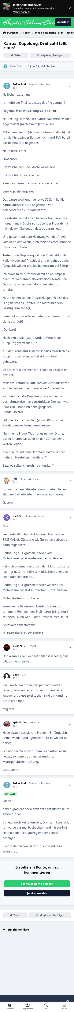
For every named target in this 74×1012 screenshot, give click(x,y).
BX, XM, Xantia (45, 66)
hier (15, 661)
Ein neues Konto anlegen (37, 883)
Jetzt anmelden (37, 893)
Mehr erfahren (9, 8)
